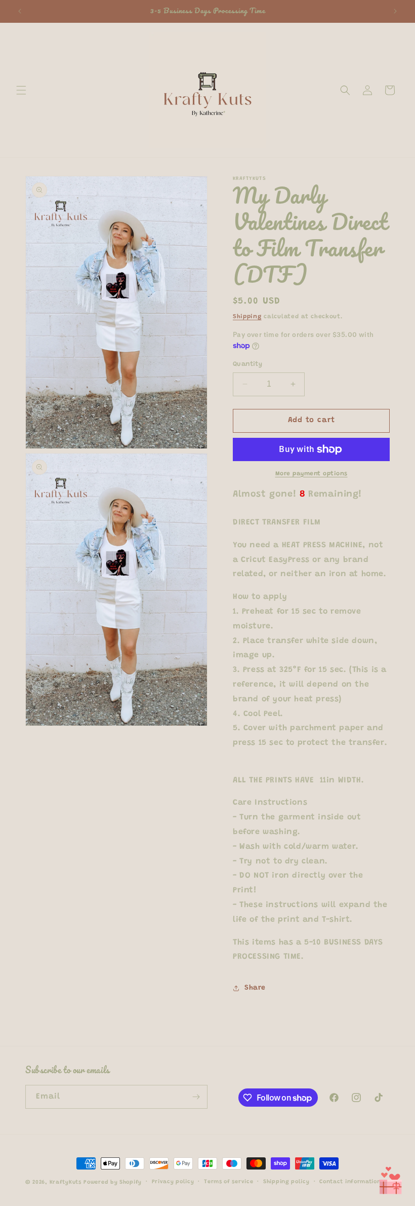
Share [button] (255, 988)
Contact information (350, 1182)
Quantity (247, 364)
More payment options (311, 474)
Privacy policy (173, 1182)
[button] (21, 90)
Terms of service (228, 1182)
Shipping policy (286, 1182)
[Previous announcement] (20, 11)
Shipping (247, 317)
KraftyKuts (65, 1182)
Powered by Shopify (113, 1182)
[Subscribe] (196, 1097)
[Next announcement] (395, 11)
